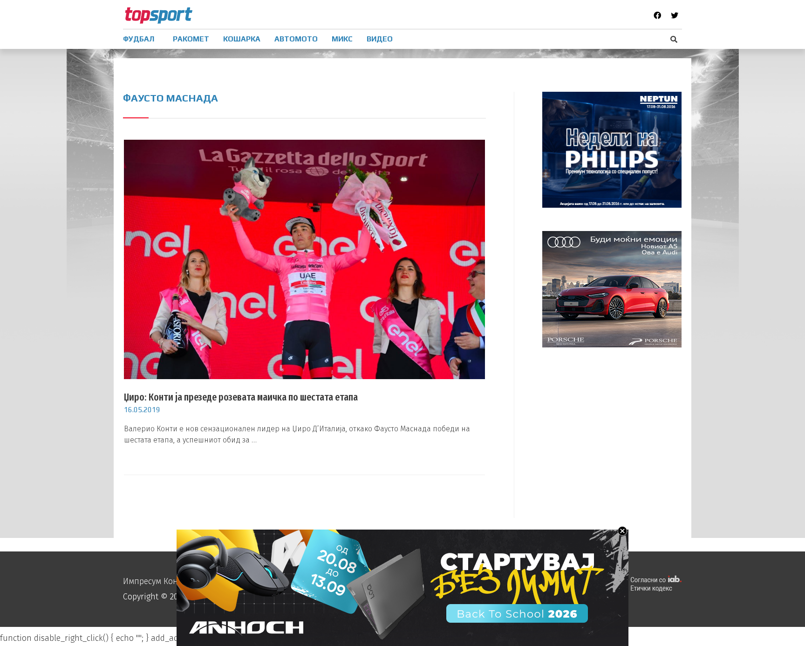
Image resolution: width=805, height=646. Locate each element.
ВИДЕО (380, 38)
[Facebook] (657, 15)
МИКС (342, 38)
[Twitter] (674, 15)
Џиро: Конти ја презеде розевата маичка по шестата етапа (241, 397)
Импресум (142, 581)
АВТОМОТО (296, 38)
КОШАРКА (241, 38)
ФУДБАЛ (138, 38)
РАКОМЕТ (191, 38)
